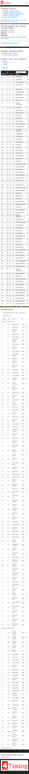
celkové (11, 43)
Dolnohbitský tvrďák (13, 15)
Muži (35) (5, 63)
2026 (10, 20)
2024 (17, 20)
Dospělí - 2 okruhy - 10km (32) (10, 55)
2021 (2, 21)
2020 (5, 21)
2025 (13, 20)
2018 (13, 21)
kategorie (16, 43)
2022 (24, 20)
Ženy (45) (5, 64)
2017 (16, 21)
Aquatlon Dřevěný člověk (15, 12)
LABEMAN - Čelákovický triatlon (17, 14)
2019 (9, 21)
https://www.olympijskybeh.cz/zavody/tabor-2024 (13, 37)
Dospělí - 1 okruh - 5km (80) (10, 53)
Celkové (5, 61)
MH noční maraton (13, 17)
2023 (21, 20)
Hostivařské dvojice (14, 11)
